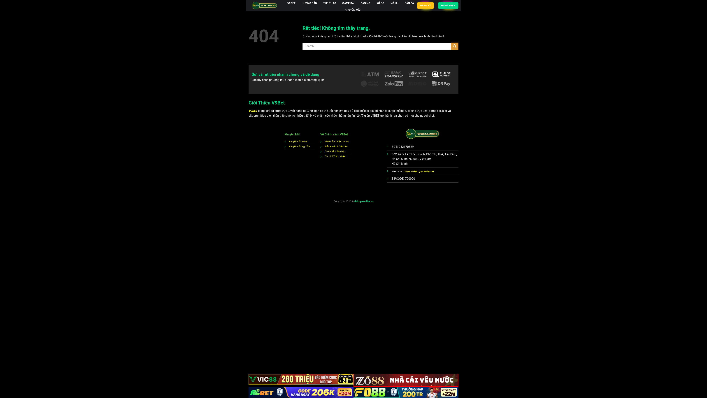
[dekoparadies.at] (265, 6)
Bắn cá (409, 3)
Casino (365, 3)
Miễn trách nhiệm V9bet (337, 141)
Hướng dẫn (309, 3)
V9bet (291, 3)
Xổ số (380, 3)
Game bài (348, 3)
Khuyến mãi (353, 9)
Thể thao (329, 3)
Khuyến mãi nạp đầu (299, 146)
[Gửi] (454, 46)
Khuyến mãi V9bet (298, 141)
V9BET (253, 111)
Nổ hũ (394, 3)
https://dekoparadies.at (418, 171)
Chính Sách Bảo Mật (335, 151)
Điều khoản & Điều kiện (336, 146)
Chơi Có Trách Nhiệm (335, 156)
